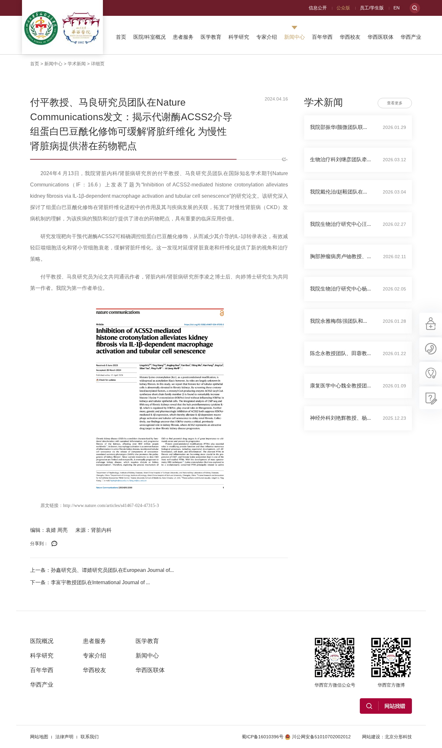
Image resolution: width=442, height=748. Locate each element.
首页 (121, 37)
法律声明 (64, 736)
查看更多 (395, 103)
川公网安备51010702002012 (321, 736)
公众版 (343, 7)
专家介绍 (266, 37)
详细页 (98, 63)
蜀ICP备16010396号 (262, 736)
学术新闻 (77, 63)
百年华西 (322, 37)
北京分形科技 (398, 736)
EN (396, 7)
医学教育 (211, 37)
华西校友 (350, 37)
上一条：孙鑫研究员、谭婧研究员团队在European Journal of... (102, 570)
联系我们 (90, 736)
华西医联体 (380, 37)
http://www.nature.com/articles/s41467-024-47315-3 (111, 505)
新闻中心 (294, 37)
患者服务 (183, 37)
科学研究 (238, 37)
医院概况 (41, 641)
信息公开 (318, 7)
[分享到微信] (54, 544)
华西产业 (411, 37)
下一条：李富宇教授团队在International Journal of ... (90, 582)
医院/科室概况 (149, 37)
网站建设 (371, 736)
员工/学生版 (372, 7)
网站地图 (39, 736)
